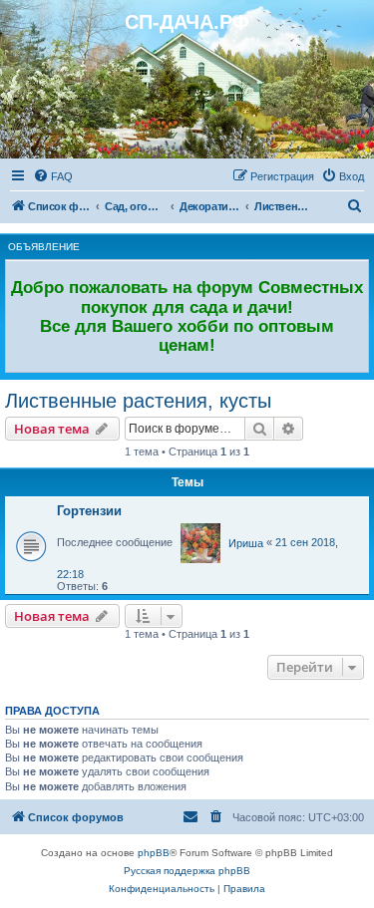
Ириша (245, 543)
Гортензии (89, 510)
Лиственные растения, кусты (138, 401)
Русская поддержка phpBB (187, 870)
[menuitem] (53, 176)
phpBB (154, 852)
